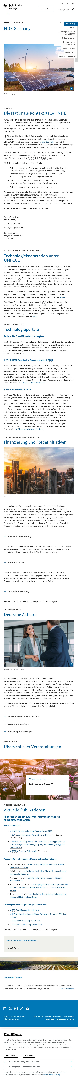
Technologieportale (68, 38)
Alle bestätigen (29, 1055)
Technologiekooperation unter (67, 33)
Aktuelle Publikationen (67, 56)
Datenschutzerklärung (51, 1074)
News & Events (70, 52)
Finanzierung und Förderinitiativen (69, 43)
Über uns (72, 27)
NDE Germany (70, 23)
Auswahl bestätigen (11, 1055)
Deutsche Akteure (69, 48)
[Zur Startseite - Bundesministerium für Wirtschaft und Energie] (21, 8)
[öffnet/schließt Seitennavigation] (76, 60)
